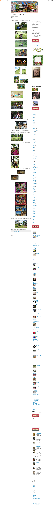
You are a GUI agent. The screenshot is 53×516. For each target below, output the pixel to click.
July (33, 490)
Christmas (34, 131)
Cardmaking (34, 126)
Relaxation (34, 196)
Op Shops (34, 185)
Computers (34, 134)
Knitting (33, 174)
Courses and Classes (35, 137)
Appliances (34, 115)
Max (33, 178)
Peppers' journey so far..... (38, 450)
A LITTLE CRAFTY (35, 373)
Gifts (33, 155)
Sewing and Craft (17, 231)
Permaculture (34, 189)
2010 (33, 485)
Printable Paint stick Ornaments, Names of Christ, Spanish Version (38, 301)
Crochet (33, 139)
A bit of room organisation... (36, 504)
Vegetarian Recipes (20, 14)
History (33, 163)
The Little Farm (34, 341)
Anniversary (34, 114)
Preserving (34, 191)
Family (33, 147)
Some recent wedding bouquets (36, 503)
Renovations (34, 197)
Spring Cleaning (34, 210)
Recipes (33, 195)
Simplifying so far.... (15, 14)
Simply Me (34, 363)
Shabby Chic (34, 203)
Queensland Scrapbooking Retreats (36, 343)
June (34, 491)
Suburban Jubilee (35, 277)
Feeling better (34, 495)
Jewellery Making (34, 172)
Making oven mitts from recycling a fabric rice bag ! (38, 316)
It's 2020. (34, 257)
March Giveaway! (37, 253)
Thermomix (34, 216)
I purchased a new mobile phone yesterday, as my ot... (36, 497)
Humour (33, 170)
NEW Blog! (34, 247)
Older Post (30, 252)
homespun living (34, 273)
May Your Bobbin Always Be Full (36, 235)
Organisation (34, 186)
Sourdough (34, 208)
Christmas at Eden (35, 390)
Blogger (29, 514)
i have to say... (34, 319)
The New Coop (37, 369)
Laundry (33, 175)
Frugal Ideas (24, 14)
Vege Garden (34, 219)
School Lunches (34, 200)
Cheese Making (34, 128)
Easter (13, 231)
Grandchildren (34, 158)
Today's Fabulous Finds (35, 300)
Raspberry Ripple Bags (38, 458)
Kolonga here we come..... (35, 507)
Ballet (33, 117)
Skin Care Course (34, 205)
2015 (33, 481)
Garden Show (34, 153)
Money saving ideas (35, 180)
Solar (33, 207)
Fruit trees (34, 152)
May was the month (34, 282)
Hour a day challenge (35, 167)
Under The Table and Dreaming (36, 399)
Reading (34, 194)
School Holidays (34, 199)
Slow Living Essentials (35, 248)
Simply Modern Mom (35, 353)
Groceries (34, 159)
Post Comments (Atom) (16, 253)
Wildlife (33, 222)
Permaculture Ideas (35, 339)
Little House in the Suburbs (36, 271)
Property (33, 192)
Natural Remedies (34, 183)
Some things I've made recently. (36, 321)
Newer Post (12, 252)
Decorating (34, 141)
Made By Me (34, 177)
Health (33, 161)
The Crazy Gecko (35, 403)
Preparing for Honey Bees (38, 355)
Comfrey (33, 133)
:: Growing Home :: (37, 345)
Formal (33, 150)
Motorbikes (34, 181)
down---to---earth (34, 239)
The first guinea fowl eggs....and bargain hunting (38, 471)
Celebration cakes (37, 382)
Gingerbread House (35, 156)
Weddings (34, 221)
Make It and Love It (35, 401)
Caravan (34, 125)
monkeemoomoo (34, 335)
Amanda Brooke (34, 398)
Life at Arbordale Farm (35, 287)
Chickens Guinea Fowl (35, 130)
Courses (33, 136)
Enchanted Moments (35, 397)
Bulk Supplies (34, 123)
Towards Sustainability (35, 400)
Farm (33, 148)
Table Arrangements (35, 214)
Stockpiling (34, 211)
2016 (33, 480)
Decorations (34, 142)
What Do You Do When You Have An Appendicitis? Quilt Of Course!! (38, 387)
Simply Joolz (34, 258)
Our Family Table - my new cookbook (37, 494)
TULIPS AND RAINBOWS (35, 283)
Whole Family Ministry (38, 349)
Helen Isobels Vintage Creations (36, 45)
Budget (33, 122)
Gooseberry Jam (34, 322)
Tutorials (34, 218)
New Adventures (34, 184)
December (34, 486)
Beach (33, 119)
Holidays (15, 231)
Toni (33, 217)
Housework (34, 169)
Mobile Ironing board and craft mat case (38, 433)
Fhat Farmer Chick (35, 402)
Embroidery (34, 145)
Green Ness (34, 377)
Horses (33, 166)
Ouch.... (34, 496)
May (33, 492)
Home (11, 14)
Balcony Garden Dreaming (35, 304)
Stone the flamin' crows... (38, 462)
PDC (33, 188)
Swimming (34, 213)
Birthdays (34, 120)
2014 (33, 482)
